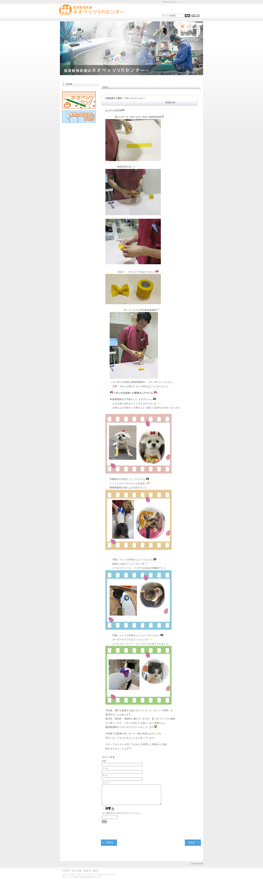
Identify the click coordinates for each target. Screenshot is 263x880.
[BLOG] (79, 109)
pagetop (197, 864)
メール (105, 768)
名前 (104, 761)
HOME (66, 870)
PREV (109, 842)
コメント (106, 782)
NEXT (192, 842)
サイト (105, 775)
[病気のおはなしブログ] (79, 123)
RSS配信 (195, 15)
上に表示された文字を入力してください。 (122, 813)
